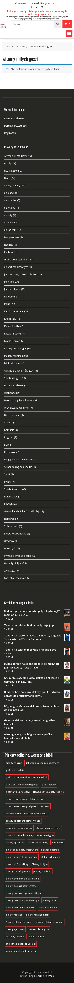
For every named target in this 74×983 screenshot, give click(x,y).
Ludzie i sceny (12, 333)
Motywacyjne (11, 237)
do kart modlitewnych (16, 267)
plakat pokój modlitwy (17, 864)
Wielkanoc (9, 392)
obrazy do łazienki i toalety (20, 835)
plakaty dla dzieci (42, 871)
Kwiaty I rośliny (12, 326)
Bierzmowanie (12, 415)
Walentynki (10, 548)
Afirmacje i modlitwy (15, 155)
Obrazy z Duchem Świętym (19, 370)
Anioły (7, 163)
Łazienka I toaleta (14, 578)
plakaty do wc (50, 900)
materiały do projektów (18, 791)
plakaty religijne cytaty (37, 914)
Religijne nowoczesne (16, 459)
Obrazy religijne (45, 835)
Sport (7, 474)
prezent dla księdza (38, 929)
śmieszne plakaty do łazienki (21, 951)
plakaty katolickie (48, 907)
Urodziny (9, 541)
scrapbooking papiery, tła (18, 467)
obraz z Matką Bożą (38, 842)
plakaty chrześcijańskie (18, 871)
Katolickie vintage (14, 311)
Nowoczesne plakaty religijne (48, 791)
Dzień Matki (11, 496)
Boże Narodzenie (14, 385)
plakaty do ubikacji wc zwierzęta (22, 900)
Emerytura (10, 504)
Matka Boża (11, 341)
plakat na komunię (50, 856)
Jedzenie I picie (12, 289)
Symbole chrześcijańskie (17, 555)
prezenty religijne (15, 936)
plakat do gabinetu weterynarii (22, 849)
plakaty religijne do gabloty (50, 922)
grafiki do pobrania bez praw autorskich (26, 777)
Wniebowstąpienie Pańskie (19, 400)
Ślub (6, 444)
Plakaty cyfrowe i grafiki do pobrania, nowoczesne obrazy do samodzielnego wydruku (37, 12)
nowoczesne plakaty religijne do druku (26, 799)
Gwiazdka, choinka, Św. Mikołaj (21, 511)
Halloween (10, 518)
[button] (69, 33)
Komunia (9, 429)
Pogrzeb (8, 437)
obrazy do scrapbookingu (19, 828)
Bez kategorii (11, 170)
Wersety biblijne (13, 563)
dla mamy (9, 207)
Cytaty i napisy (12, 185)
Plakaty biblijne (40, 864)
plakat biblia (57, 842)
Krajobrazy (10, 318)
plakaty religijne (14, 914)
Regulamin (10, 133)
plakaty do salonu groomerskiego (23, 893)
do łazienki (10, 229)
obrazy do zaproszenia (48, 828)
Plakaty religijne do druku (19, 922)
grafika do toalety (15, 770)
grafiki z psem (49, 784)
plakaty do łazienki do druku (20, 907)
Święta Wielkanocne (15, 533)
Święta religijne (12, 378)
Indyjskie (9, 281)
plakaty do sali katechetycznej (21, 885)
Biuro (7, 178)
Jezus (7, 304)
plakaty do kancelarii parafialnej (22, 878)
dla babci (9, 192)
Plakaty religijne (13, 355)
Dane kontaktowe (14, 118)
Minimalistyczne (13, 363)
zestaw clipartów (36, 936)
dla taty (8, 215)
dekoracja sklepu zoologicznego (42, 762)
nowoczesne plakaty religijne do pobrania (28, 806)
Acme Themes (46, 975)
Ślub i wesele (11, 526)
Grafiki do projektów (15, 259)
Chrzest (8, 422)
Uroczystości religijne (16, 407)
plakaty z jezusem (15, 929)
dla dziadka (10, 200)
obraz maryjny (13, 813)
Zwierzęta (9, 570)
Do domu (9, 296)
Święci (7, 481)
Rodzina (8, 244)
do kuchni (9, 222)
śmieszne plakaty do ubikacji (21, 943)
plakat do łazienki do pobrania (22, 856)
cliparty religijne (14, 762)
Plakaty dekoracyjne (15, 348)
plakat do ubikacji (50, 849)
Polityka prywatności (15, 125)
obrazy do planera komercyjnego (23, 820)
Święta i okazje (12, 489)
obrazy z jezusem (15, 842)
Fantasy (8, 252)
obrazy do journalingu (35, 813)
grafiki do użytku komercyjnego (22, 784)
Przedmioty (10, 452)
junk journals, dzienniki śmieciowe (23, 274)
